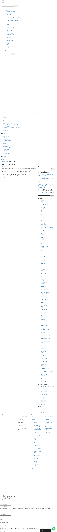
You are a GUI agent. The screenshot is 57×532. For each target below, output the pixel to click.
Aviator (42, 234)
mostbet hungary (6, 177)
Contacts (6, 51)
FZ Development (22, 498)
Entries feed (43, 409)
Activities (6, 26)
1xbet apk (43, 243)
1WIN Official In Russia (45, 292)
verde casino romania (45, 334)
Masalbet (42, 201)
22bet (42, 277)
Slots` (42, 365)
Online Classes (10, 18)
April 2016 (42, 397)
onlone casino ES (44, 224)
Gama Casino (43, 351)
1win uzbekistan (44, 361)
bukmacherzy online (45, 323)
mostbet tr (43, 237)
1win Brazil (43, 328)
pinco (42, 362)
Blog (41, 210)
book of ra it (43, 218)
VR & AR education (11, 44)
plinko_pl (42, 239)
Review (42, 266)
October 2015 (43, 401)
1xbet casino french (45, 236)
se (41, 214)
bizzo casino (43, 203)
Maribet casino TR (44, 354)
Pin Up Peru (43, 260)
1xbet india (43, 332)
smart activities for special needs (47, 336)
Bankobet (43, 226)
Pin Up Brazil (43, 287)
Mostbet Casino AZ (44, 204)
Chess (8, 36)
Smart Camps (9, 13)
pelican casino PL (44, 381)
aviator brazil (43, 273)
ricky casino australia (45, 329)
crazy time (43, 263)
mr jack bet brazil (44, 300)
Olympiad (43, 256)
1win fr (42, 270)
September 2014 (44, 404)
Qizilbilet (42, 283)
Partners (6, 49)
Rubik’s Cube (9, 28)
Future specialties (10, 15)
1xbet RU (42, 357)
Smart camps (43, 302)
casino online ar (44, 303)
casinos (42, 339)
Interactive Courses (11, 11)
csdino (42, 322)
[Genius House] (5, 0)
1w (41, 377)
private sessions (44, 348)
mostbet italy (43, 308)
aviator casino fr (44, 213)
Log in (42, 408)
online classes (43, 359)
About (6, 8)
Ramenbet (43, 318)
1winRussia (43, 269)
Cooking (8, 37)
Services (6, 10)
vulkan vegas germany (45, 335)
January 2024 (43, 395)
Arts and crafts (10, 33)
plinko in (42, 380)
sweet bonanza (44, 251)
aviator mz (43, 331)
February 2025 (44, 391)
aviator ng (43, 276)
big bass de (43, 319)
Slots (42, 342)
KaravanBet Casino (45, 368)
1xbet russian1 (43, 275)
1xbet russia (43, 375)
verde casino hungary (45, 341)
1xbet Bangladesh (44, 382)
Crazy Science (10, 39)
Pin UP (42, 321)
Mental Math (9, 41)
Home (6, 7)
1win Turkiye (43, 223)
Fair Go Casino (44, 358)
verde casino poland (45, 367)
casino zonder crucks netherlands (47, 227)
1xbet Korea (43, 352)
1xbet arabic (43, 369)
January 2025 (43, 393)
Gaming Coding (10, 40)
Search (39, 166)
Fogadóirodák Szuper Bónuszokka (8, 166)
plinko (42, 231)
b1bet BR (42, 217)
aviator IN (43, 378)
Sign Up (7, 529)
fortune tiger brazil (44, 286)
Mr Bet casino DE (44, 241)
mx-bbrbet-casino (44, 310)
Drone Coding (9, 30)
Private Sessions (10, 21)
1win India (42, 349)
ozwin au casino (44, 309)
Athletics (42, 267)
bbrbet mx (43, 262)
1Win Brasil (43, 249)
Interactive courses (44, 290)
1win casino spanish (45, 259)
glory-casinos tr (44, 296)
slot (41, 346)
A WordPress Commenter (46, 192)
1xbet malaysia (44, 240)
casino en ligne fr (44, 316)
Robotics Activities (10, 27)
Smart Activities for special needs (13, 17)
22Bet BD (42, 253)
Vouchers (9, 23)
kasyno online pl (44, 374)
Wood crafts (9, 46)
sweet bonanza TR (44, 364)
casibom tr (43, 207)
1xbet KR (42, 250)
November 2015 (44, 400)
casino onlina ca (44, 293)
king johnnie (43, 326)
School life (43, 244)
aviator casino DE (44, 344)
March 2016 (43, 398)
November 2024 (44, 394)
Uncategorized (44, 221)
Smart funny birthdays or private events (15, 20)
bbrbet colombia (44, 299)
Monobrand (43, 264)
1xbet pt (42, 345)
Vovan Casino (43, 216)
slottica (42, 298)
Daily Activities (10, 14)
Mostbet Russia (44, 295)
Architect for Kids (10, 31)
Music (8, 43)
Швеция (42, 230)
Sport (42, 233)
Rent (8, 24)
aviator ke (43, 285)
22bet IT (42, 306)
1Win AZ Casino (44, 355)
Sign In (10, 529)
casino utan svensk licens (46, 289)
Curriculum (7, 47)
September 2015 (44, 403)
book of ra (43, 272)
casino (42, 315)
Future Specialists (44, 325)
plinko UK (42, 205)
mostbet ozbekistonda (45, 338)
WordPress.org (44, 412)
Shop (6, 50)
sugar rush (43, 247)
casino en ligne (44, 312)
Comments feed (44, 411)
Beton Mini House (10, 34)
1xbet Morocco (44, 208)
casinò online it (44, 305)
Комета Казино (43, 257)
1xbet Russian (43, 254)
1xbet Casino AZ (44, 280)
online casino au (44, 282)
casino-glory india (44, 228)
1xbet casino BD (44, 220)
